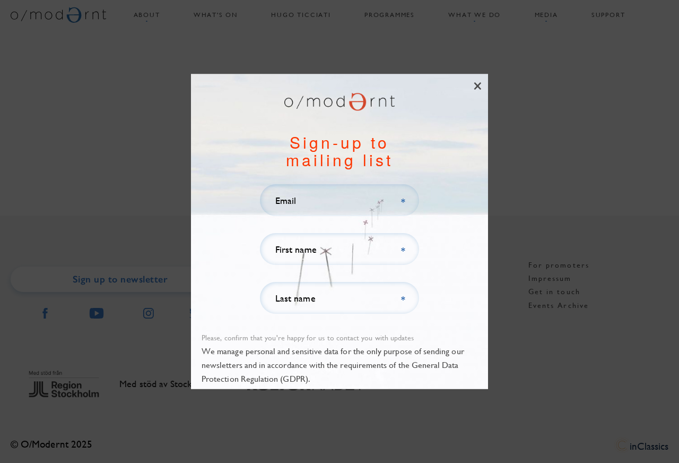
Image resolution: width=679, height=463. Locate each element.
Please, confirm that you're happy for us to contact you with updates (308, 337)
